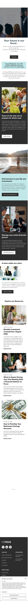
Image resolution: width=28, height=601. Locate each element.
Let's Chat (14, 57)
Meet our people (8, 291)
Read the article (7, 348)
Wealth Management (7, 555)
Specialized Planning (7, 557)
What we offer (7, 136)
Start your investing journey (10, 194)
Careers (4, 575)
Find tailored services (9, 252)
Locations (4, 562)
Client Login (5, 572)
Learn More (20, 67)
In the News (4, 565)
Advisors (4, 560)
